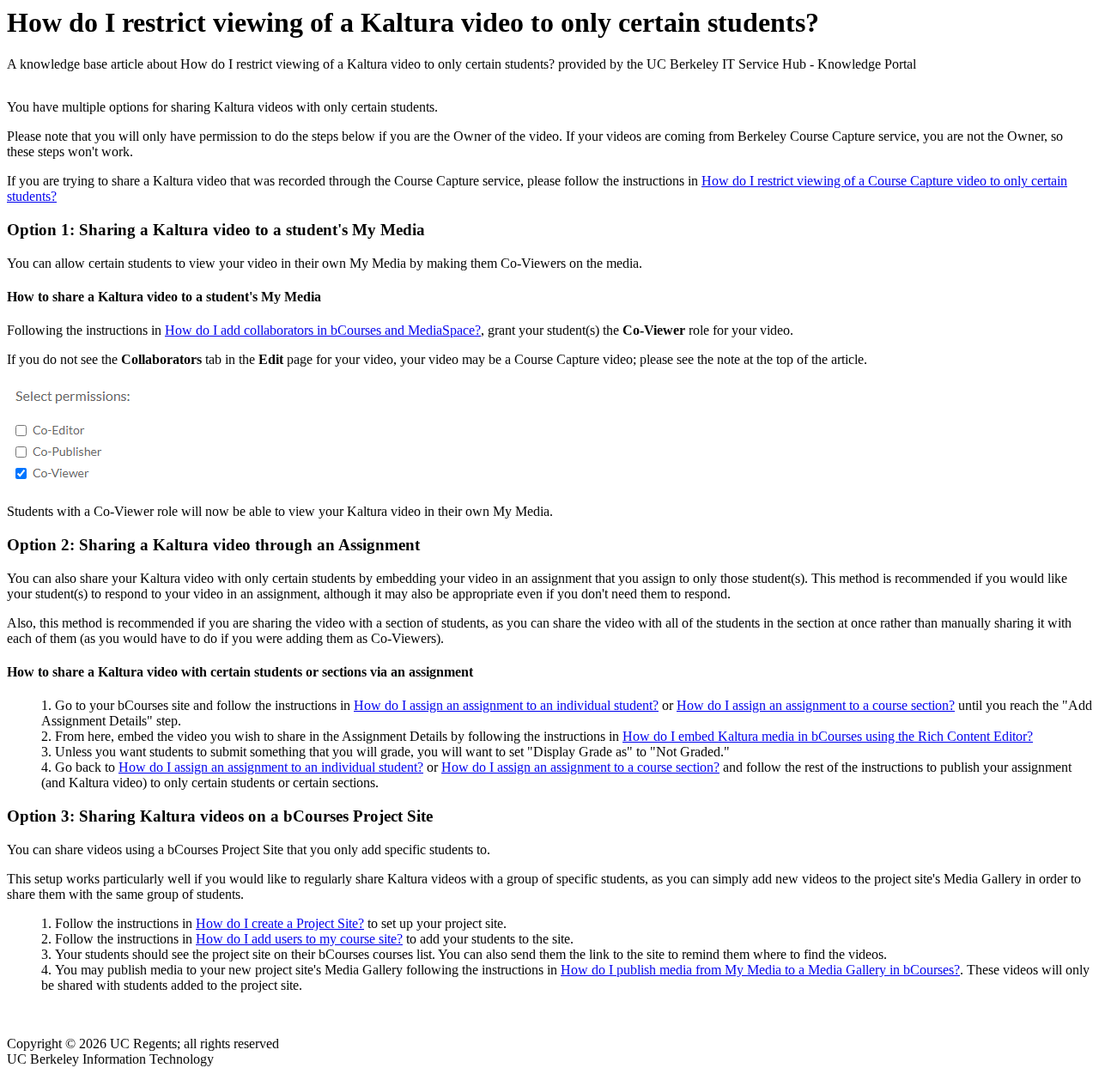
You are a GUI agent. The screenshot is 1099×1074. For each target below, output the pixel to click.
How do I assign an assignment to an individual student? (506, 705)
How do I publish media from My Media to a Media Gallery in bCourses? (760, 969)
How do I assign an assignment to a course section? (816, 705)
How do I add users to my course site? (299, 938)
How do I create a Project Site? (280, 923)
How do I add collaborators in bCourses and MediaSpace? (323, 330)
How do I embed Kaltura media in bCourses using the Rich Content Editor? (827, 736)
